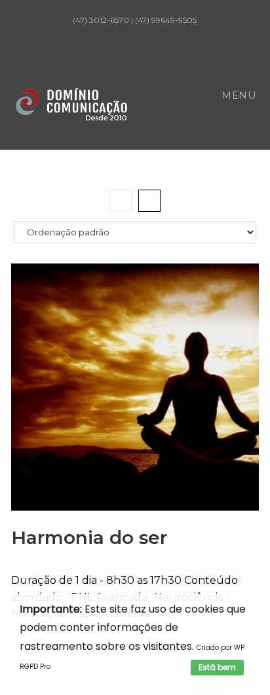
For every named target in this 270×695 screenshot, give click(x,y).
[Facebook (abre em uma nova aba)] (108, 33)
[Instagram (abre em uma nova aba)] (128, 33)
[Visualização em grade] (120, 201)
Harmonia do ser (89, 537)
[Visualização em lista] (149, 201)
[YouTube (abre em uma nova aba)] (164, 33)
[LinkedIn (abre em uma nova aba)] (147, 33)
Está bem (217, 667)
